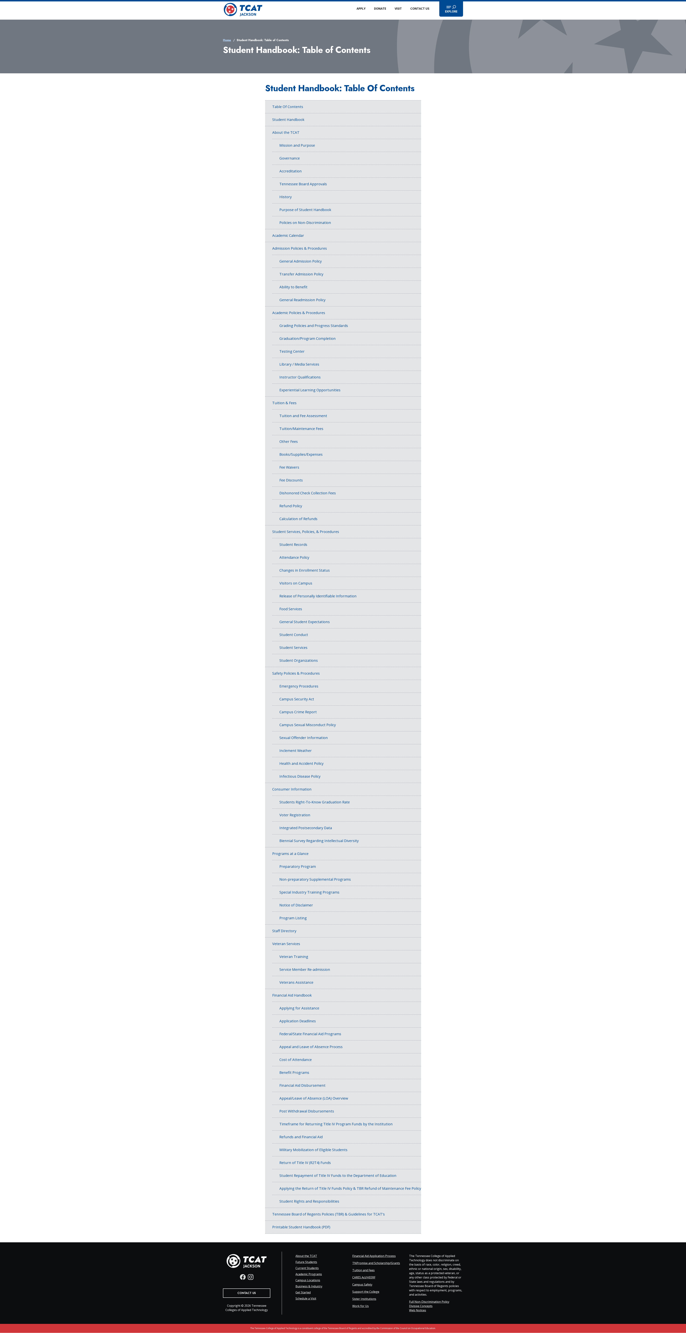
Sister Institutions (364, 1299)
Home (227, 40)
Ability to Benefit (293, 287)
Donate (380, 9)
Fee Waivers (289, 467)
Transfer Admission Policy (301, 274)
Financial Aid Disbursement (302, 1085)
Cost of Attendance (295, 1059)
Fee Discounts (291, 480)
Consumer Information (292, 789)
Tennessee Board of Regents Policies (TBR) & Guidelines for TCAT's (328, 1214)
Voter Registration (294, 815)
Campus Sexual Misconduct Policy (307, 724)
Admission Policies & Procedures (299, 248)
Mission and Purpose (297, 145)
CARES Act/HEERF (363, 1277)
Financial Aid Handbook (292, 995)
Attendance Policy (294, 557)
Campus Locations (307, 1280)
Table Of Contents (287, 106)
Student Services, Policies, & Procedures (305, 531)
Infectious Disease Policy (299, 776)
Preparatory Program (297, 866)
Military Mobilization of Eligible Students (313, 1149)
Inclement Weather (295, 750)
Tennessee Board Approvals (303, 184)
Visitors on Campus (295, 583)
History (285, 196)
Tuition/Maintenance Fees (301, 428)
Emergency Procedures (298, 686)
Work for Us (360, 1306)
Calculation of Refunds (298, 518)
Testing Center (292, 351)
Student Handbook (288, 119)
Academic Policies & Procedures (298, 312)
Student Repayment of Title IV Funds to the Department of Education (337, 1175)
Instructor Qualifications (300, 377)
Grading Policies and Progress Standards (313, 325)
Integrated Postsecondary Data (305, 827)
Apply (361, 9)
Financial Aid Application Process (374, 1256)
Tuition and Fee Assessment (303, 415)
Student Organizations (298, 660)
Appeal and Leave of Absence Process (311, 1046)
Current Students (307, 1268)
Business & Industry (308, 1286)
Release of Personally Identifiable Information (318, 596)
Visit (398, 9)
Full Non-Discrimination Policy (429, 1302)
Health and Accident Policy (301, 763)
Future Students (306, 1262)
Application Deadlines (297, 1021)
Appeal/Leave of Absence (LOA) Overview (313, 1098)
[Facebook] (243, 1277)
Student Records (293, 544)
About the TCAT (285, 132)
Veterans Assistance (296, 982)
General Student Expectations (304, 621)
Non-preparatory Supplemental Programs (315, 879)
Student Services (293, 647)
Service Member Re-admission (304, 969)
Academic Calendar (288, 235)
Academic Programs (308, 1274)
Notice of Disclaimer (296, 905)
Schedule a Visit (305, 1298)
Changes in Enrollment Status (304, 570)
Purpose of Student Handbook (305, 209)
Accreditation (290, 171)
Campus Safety (362, 1284)
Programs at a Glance (290, 853)
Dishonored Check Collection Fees (307, 493)
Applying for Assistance (299, 1008)
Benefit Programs (294, 1072)
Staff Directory (284, 930)
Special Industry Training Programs (309, 892)
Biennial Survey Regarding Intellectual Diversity (319, 840)
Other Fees (288, 441)
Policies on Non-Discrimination (305, 222)
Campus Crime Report (298, 712)
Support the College (365, 1292)
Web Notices (417, 1310)
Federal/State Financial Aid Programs (310, 1033)
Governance (289, 158)
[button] (451, 9)
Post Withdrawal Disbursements (306, 1111)
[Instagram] (250, 1277)
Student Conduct (293, 634)
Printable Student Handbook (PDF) (301, 1227)
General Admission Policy (300, 261)
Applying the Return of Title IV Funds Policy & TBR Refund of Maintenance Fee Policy (350, 1188)
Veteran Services (286, 943)
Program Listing (293, 918)
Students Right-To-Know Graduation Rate (314, 802)
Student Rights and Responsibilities (309, 1201)
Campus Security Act (296, 699)
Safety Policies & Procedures (296, 673)
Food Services (290, 608)
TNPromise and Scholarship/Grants (376, 1263)
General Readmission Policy (302, 299)
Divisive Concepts (421, 1306)
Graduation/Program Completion (307, 338)
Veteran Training (293, 956)
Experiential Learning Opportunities (309, 390)
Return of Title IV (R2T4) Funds (305, 1162)
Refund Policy (290, 505)
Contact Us (419, 9)
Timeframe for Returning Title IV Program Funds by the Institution (336, 1124)
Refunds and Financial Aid (301, 1136)
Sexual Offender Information (303, 737)
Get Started (303, 1292)
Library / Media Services (299, 364)
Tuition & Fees (284, 402)
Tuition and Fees (363, 1270)
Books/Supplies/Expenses (301, 454)
